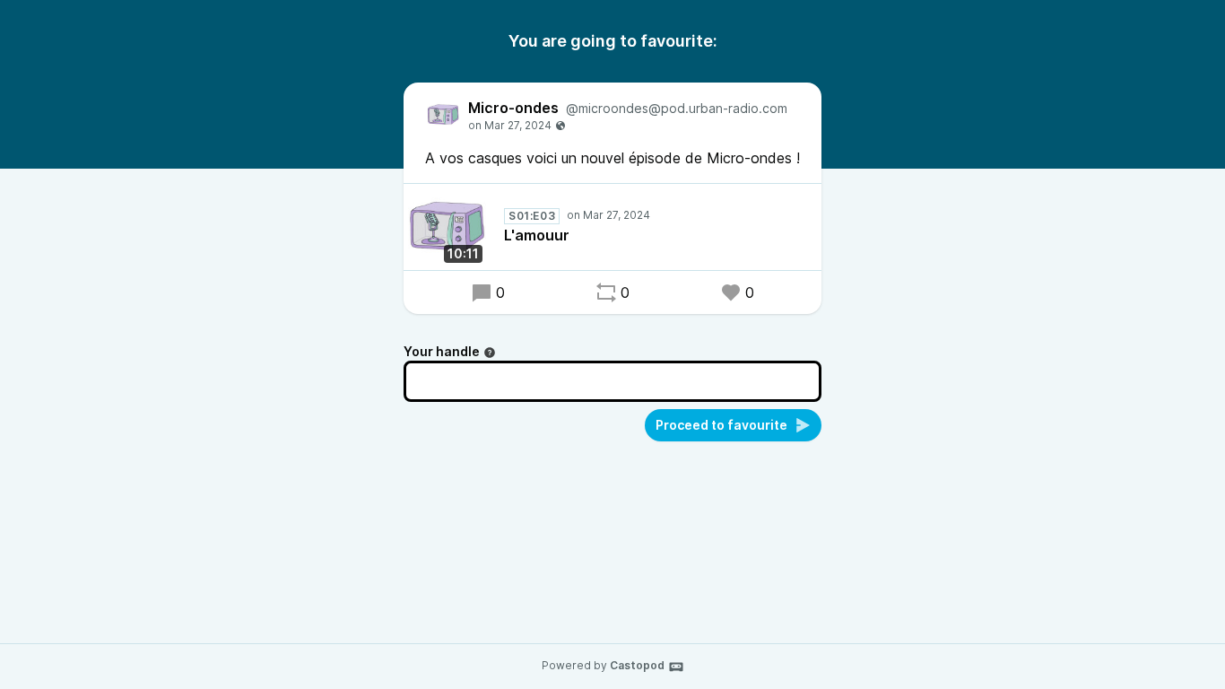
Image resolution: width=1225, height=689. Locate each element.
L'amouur (536, 235)
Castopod (637, 665)
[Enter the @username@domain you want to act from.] (489, 352)
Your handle (442, 351)
